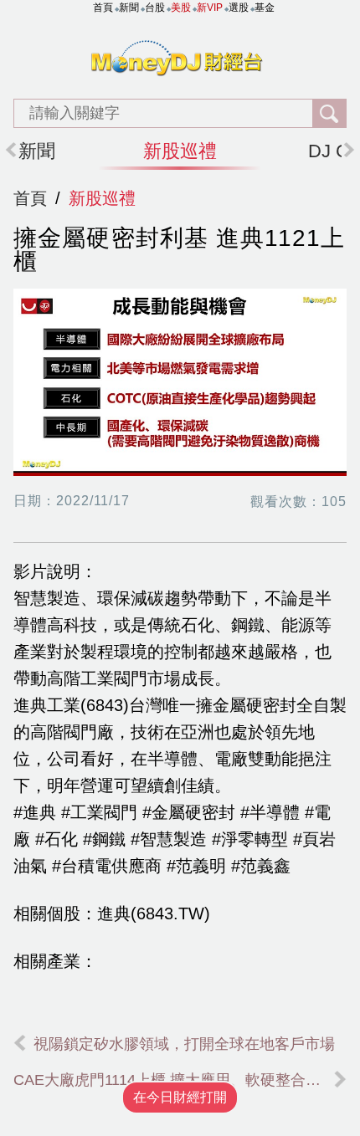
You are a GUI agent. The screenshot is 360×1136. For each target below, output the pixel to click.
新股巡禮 (180, 151)
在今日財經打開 (180, 1097)
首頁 (30, 198)
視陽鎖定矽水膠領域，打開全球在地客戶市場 (184, 1044)
